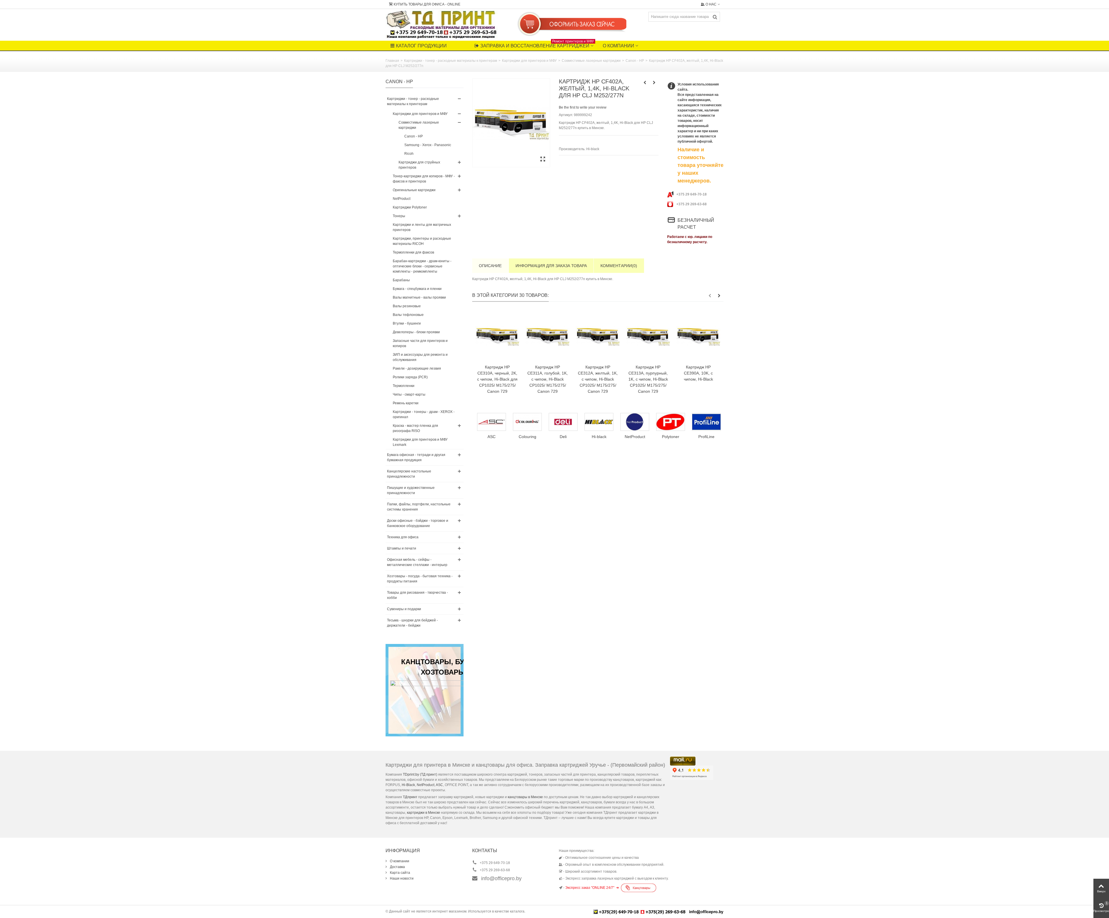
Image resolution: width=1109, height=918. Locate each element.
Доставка (397, 867)
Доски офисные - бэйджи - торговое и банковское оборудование (417, 523)
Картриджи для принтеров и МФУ (529, 61)
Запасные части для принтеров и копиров (420, 343)
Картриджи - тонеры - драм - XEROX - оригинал (424, 414)
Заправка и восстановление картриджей (537, 44)
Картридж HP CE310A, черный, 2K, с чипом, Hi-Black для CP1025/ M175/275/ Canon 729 (497, 379)
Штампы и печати (401, 548)
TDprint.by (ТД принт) (420, 774)
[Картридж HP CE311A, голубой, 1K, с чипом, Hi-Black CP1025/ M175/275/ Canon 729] (547, 335)
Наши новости (401, 878)
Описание (490, 265)
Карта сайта (399, 873)
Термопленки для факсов (413, 252)
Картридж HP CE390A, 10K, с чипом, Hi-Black (698, 373)
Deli (525, 436)
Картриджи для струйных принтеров (419, 165)
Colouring (490, 436)
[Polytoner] (633, 422)
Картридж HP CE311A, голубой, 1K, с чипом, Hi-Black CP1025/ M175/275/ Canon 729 (547, 379)
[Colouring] (490, 422)
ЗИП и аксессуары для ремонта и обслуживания (420, 357)
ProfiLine (669, 436)
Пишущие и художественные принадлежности (411, 490)
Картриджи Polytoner (410, 207)
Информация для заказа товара (551, 265)
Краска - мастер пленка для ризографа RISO (415, 428)
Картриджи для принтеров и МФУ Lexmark (420, 442)
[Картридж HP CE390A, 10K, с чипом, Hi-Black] (698, 335)
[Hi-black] (561, 422)
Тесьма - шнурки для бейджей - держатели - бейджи (412, 622)
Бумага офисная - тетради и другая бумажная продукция (416, 457)
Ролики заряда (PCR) (410, 377)
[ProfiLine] (669, 422)
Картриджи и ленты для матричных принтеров (422, 227)
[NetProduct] (597, 422)
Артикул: (566, 115)
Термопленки (403, 386)
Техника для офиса (402, 537)
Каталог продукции (421, 45)
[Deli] (525, 422)
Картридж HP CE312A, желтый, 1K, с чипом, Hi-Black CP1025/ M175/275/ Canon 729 (598, 379)
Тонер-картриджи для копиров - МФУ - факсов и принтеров (424, 178)
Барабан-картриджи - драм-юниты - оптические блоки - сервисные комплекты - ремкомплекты (422, 266)
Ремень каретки (405, 403)
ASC (439, 785)
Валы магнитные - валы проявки (419, 297)
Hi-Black (408, 785)
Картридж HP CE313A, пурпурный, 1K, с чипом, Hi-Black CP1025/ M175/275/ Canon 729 (648, 379)
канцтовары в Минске (525, 797)
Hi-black (592, 149)
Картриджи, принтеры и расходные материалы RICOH (422, 241)
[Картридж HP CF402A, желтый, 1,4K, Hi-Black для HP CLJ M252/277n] (511, 123)
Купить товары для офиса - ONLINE (427, 4)
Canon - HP (635, 61)
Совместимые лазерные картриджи (591, 61)
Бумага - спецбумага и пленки (417, 289)
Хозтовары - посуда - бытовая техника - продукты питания (420, 578)
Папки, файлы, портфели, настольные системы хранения (419, 506)
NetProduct (401, 199)
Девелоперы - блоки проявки (416, 332)
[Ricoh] (705, 422)
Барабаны (401, 280)
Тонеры (399, 216)
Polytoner (633, 436)
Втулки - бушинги (407, 323)
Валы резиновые (407, 306)
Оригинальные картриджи (414, 190)
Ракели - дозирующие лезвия (417, 368)
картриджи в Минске (423, 813)
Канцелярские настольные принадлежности (409, 473)
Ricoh (409, 154)
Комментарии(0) (618, 265)
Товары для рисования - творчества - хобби (417, 595)
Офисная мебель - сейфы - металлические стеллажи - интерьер (417, 562)
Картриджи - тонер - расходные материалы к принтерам (450, 61)
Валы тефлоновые (408, 315)
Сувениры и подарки (404, 609)
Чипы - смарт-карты (409, 394)
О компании (618, 45)
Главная (392, 61)
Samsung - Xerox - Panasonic (427, 145)
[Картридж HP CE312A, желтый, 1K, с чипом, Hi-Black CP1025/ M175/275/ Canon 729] (598, 335)
